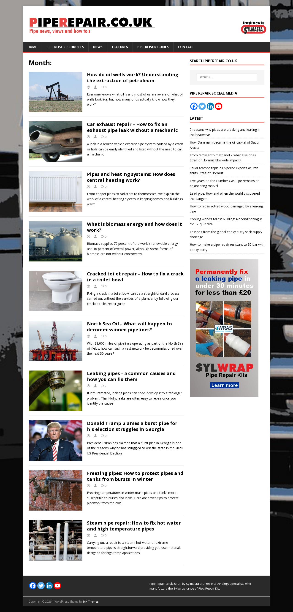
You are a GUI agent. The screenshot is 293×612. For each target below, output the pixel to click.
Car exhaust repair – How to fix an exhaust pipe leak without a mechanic (132, 127)
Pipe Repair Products (65, 47)
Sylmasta (192, 584)
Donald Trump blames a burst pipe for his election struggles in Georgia (132, 426)
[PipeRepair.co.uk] (146, 39)
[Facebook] (194, 106)
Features (120, 47)
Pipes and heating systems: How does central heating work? (131, 177)
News (98, 47)
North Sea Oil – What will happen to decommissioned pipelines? (129, 327)
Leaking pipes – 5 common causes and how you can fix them (131, 376)
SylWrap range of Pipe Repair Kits (197, 588)
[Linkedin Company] (210, 106)
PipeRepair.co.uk (161, 584)
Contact (186, 47)
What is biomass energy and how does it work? (134, 227)
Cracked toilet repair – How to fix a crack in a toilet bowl (135, 277)
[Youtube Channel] (218, 106)
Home (32, 47)
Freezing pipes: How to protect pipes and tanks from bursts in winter (135, 476)
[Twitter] (202, 106)
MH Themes (90, 602)
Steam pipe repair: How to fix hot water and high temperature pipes (134, 526)
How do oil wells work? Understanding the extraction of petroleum (132, 77)
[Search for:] (227, 77)
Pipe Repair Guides (153, 47)
